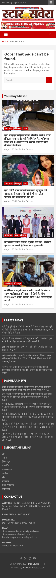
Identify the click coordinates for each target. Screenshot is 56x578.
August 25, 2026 (12, 249)
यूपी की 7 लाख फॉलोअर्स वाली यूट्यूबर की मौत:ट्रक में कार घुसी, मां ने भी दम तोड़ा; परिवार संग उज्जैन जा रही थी (25, 193)
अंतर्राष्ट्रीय (8, 283)
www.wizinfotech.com (34, 567)
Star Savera (27, 149)
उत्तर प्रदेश (8, 128)
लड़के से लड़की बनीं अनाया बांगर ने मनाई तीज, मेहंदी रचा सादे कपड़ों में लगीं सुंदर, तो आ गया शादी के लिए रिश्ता (26, 388)
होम (3, 453)
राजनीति (5, 465)
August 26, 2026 (12, 149)
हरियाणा (23, 235)
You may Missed (15, 96)
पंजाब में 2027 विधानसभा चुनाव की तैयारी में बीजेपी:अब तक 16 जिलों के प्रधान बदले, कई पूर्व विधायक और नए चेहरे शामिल (27, 405)
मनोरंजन (5, 481)
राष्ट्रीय (4, 457)
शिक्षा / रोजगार (8, 484)
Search (49, 80)
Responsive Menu (51, 2)
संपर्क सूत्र (6, 488)
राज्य (25, 128)
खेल (3, 477)
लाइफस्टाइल (7, 469)
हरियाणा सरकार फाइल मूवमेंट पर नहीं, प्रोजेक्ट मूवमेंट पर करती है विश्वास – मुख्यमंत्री (27, 243)
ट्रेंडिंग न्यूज (17, 128)
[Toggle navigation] (6, 34)
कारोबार (5, 473)
